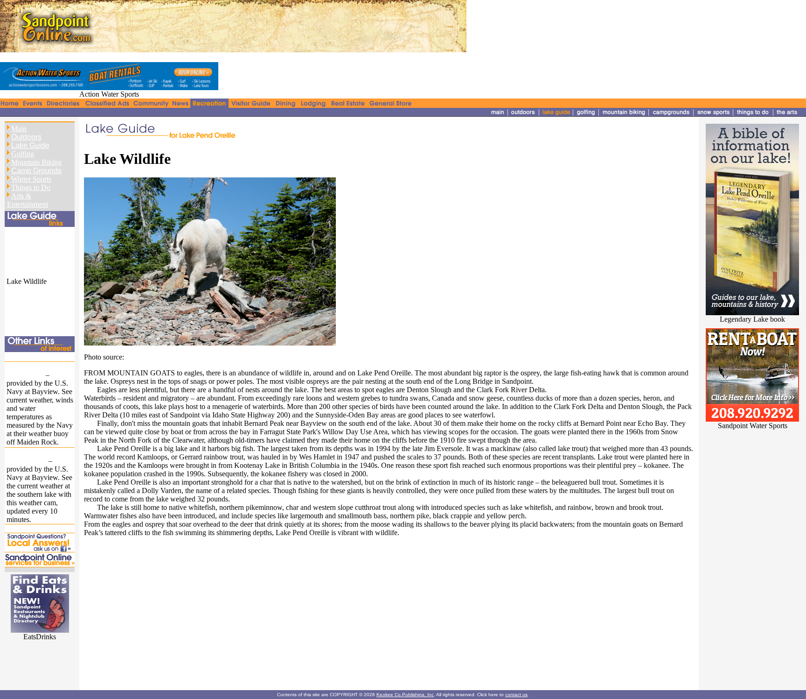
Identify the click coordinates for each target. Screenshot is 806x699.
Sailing (17, 307)
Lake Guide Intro (32, 231)
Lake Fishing (26, 315)
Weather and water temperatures (34, 370)
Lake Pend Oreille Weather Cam (33, 456)
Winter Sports (31, 179)
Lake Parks (23, 256)
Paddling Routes (31, 298)
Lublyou (138, 357)
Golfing (22, 154)
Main (19, 129)
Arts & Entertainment (27, 200)
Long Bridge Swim (35, 528)
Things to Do (30, 187)
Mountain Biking (36, 162)
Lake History (26, 239)
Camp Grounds (36, 171)
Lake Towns (25, 248)
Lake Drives (25, 264)
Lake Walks (24, 273)
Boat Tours (23, 290)
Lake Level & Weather (40, 356)
